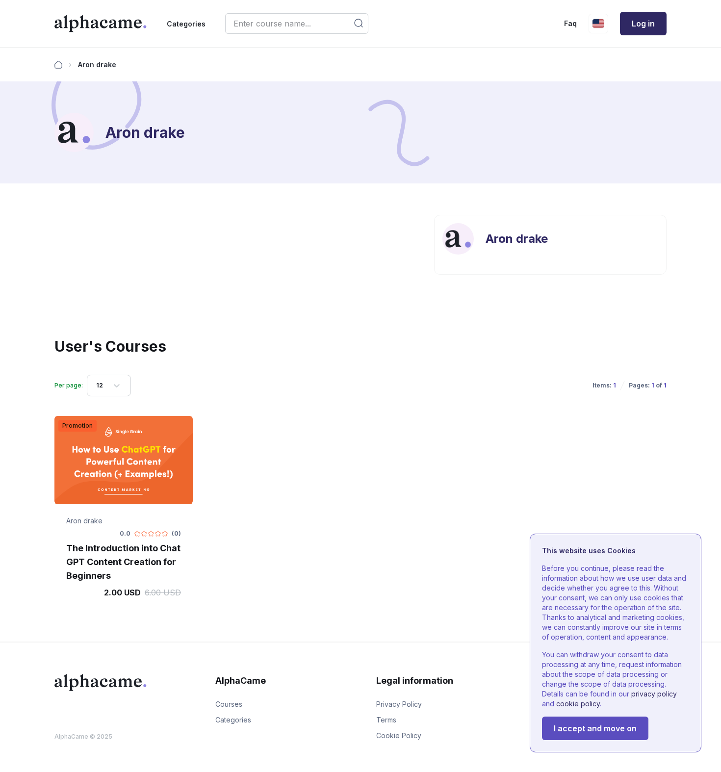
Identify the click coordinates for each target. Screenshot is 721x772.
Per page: (68, 385)
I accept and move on (595, 728)
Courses (228, 704)
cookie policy (578, 703)
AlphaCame (71, 736)
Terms (386, 720)
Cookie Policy (398, 735)
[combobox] (97, 385)
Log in (643, 23)
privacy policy (654, 694)
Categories (186, 24)
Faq (570, 23)
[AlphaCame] (100, 23)
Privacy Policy (399, 704)
